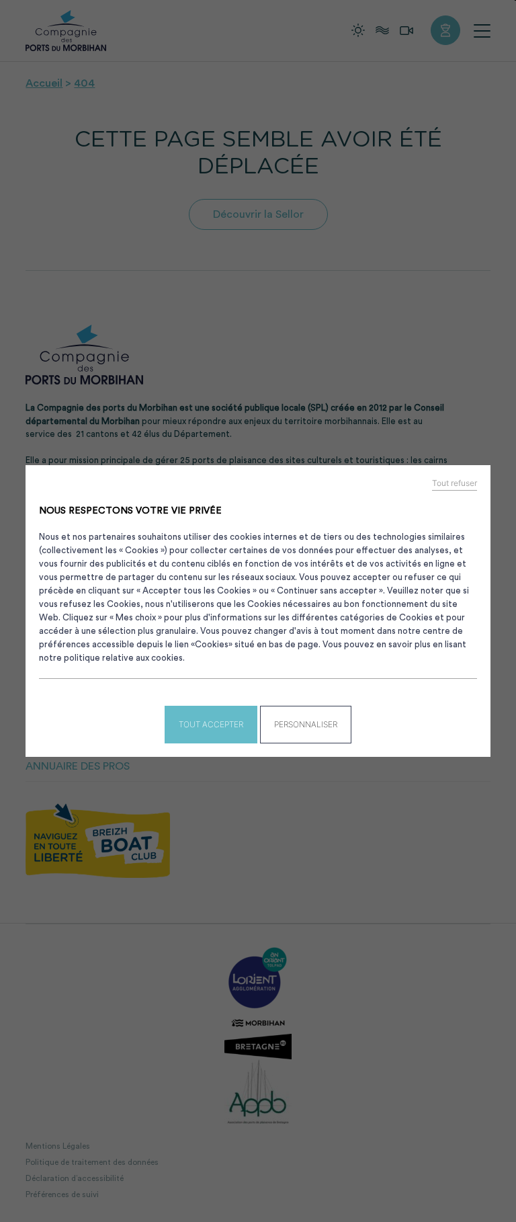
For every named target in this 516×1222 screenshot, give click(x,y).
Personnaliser (305, 724)
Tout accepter (211, 724)
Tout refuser (454, 483)
